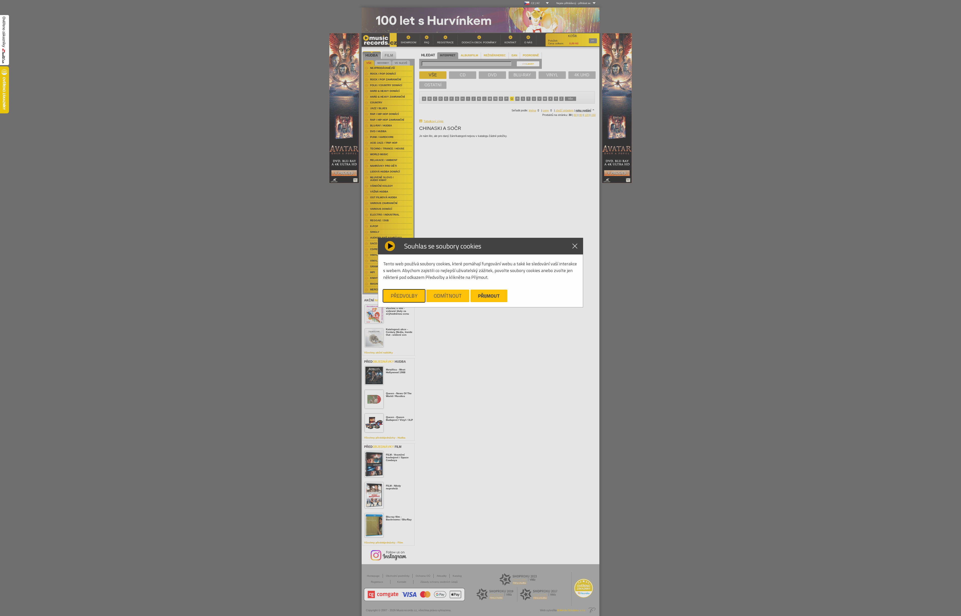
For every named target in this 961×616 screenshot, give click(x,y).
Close (575, 246)
